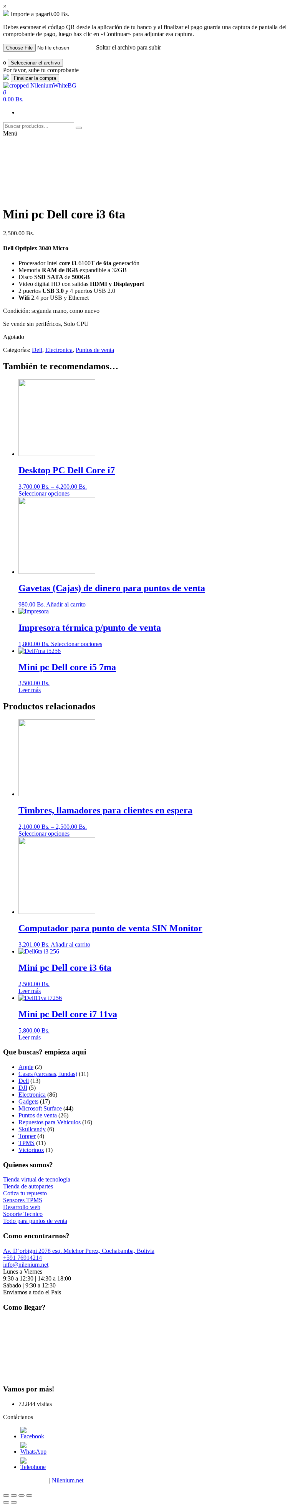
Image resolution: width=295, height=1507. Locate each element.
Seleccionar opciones (44, 493)
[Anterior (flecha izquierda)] (6, 1502)
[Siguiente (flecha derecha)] (14, 1502)
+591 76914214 (22, 1257)
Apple (25, 1067)
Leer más (29, 690)
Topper (27, 1136)
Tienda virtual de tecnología (36, 1179)
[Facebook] (32, 1436)
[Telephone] (33, 1467)
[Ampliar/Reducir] (29, 1495)
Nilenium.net (67, 1480)
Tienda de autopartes (28, 1186)
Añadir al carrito (66, 604)
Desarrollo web (21, 1207)
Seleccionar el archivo (35, 63)
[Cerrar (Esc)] (6, 1495)
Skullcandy (32, 1129)
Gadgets (28, 1101)
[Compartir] (14, 1495)
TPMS (26, 1143)
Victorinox (31, 1150)
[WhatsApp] (33, 1451)
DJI (22, 1087)
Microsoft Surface (40, 1108)
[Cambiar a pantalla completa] (21, 1495)
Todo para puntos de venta (35, 1221)
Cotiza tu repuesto (25, 1193)
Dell (37, 350)
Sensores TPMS (22, 1200)
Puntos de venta (95, 350)
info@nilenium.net (25, 1264)
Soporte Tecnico (23, 1214)
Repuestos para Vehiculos (49, 1122)
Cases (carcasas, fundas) (47, 1074)
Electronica (59, 350)
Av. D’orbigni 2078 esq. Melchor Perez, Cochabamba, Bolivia (78, 1251)
